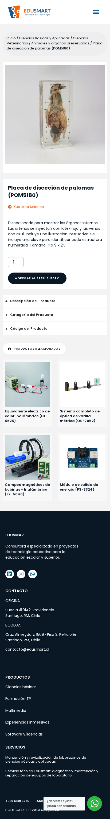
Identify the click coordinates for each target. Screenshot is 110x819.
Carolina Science (29, 206)
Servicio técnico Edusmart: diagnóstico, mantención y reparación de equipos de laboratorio (51, 773)
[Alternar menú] (96, 12)
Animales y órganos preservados (60, 43)
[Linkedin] (9, 574)
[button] (34, 348)
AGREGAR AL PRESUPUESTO (37, 278)
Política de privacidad (26, 809)
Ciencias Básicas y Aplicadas (44, 38)
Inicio (11, 38)
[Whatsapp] (32, 574)
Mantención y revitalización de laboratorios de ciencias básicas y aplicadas (45, 759)
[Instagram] (21, 574)
